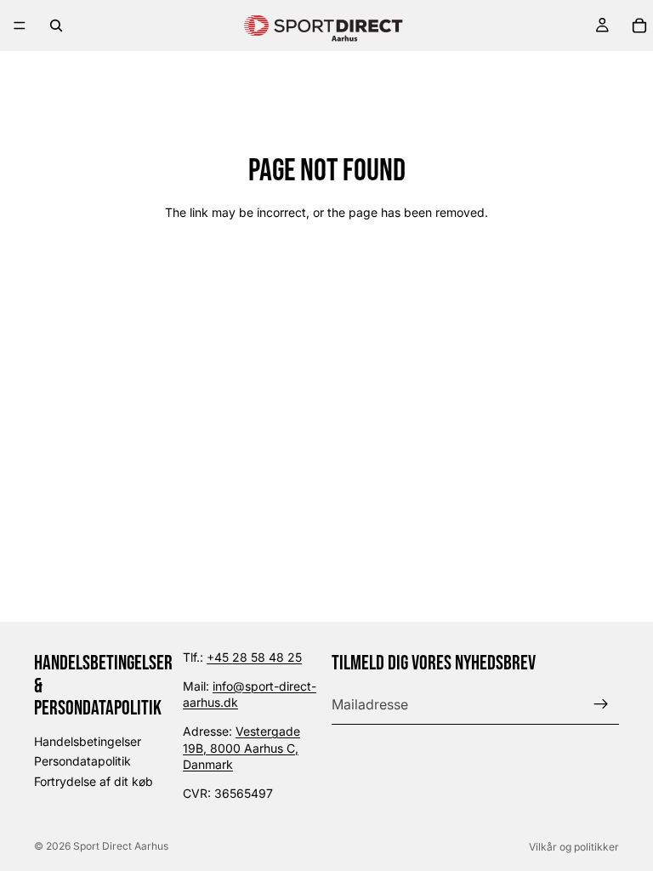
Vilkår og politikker (574, 846)
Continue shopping (327, 272)
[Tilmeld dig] (601, 704)
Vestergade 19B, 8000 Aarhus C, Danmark (241, 747)
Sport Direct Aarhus (120, 846)
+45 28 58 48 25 (254, 657)
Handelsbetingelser (87, 740)
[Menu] (19, 25)
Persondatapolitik (82, 761)
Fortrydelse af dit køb (93, 781)
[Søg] (56, 25)
